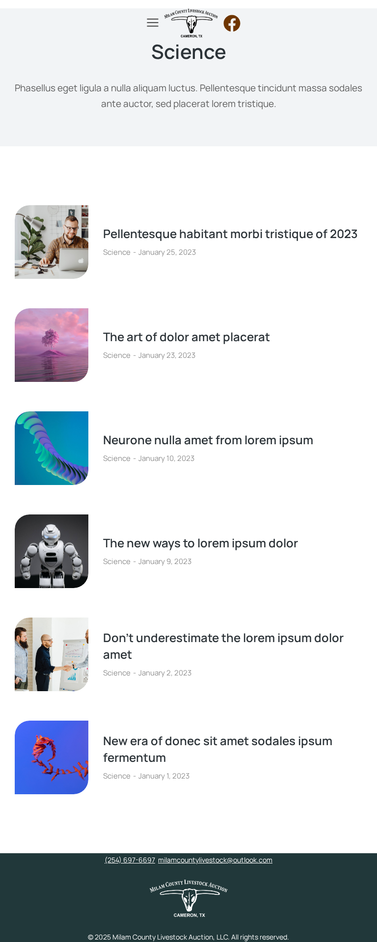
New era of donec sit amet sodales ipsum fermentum (217, 748)
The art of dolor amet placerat (186, 336)
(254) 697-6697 (130, 859)
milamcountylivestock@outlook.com (215, 859)
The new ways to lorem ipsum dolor (200, 543)
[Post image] (51, 242)
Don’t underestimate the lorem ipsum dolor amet (223, 645)
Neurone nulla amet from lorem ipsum (208, 439)
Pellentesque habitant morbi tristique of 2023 (230, 233)
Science (117, 252)
